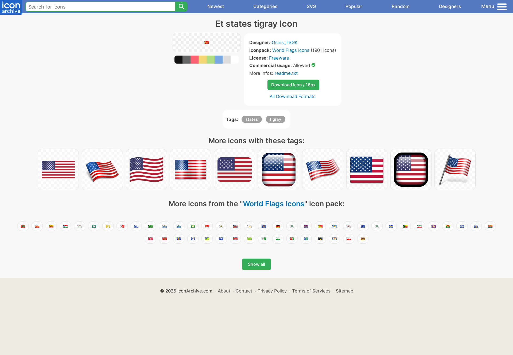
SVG (311, 6)
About (224, 291)
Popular (353, 6)
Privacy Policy (272, 291)
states (252, 119)
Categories (265, 6)
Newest (215, 6)
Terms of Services (311, 291)
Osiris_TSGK (285, 42)
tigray (275, 119)
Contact (244, 291)
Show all (256, 264)
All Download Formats (293, 96)
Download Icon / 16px (293, 84)
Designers (450, 6)
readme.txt (286, 73)
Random (401, 6)
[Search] (181, 7)
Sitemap (344, 291)
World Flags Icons (290, 50)
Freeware (279, 58)
